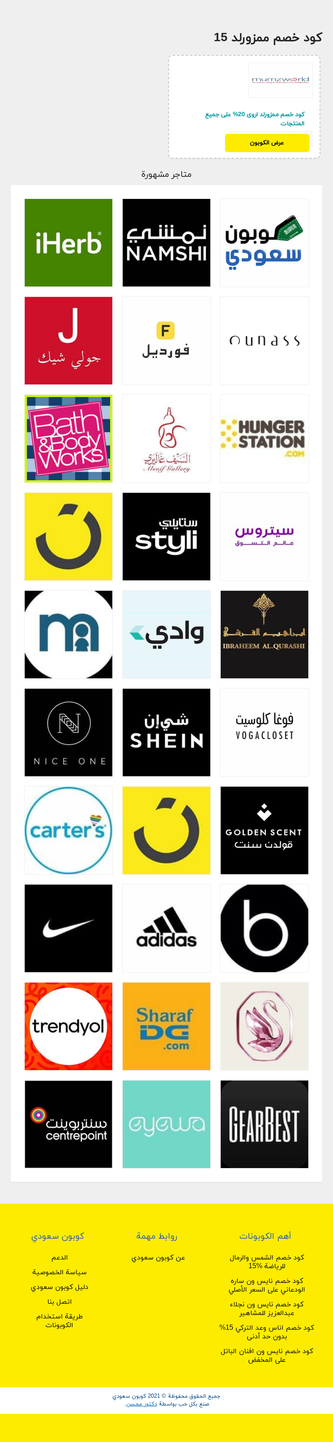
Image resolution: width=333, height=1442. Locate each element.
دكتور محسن (141, 1404)
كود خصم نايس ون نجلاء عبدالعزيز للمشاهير (267, 1309)
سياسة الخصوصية (60, 1272)
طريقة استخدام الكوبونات (59, 1321)
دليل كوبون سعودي (59, 1287)
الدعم (59, 1258)
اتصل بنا (59, 1302)
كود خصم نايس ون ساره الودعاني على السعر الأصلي (267, 1285)
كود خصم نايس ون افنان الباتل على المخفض (267, 1356)
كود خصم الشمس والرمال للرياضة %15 (267, 1262)
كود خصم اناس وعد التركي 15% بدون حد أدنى (266, 1332)
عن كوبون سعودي (158, 1258)
